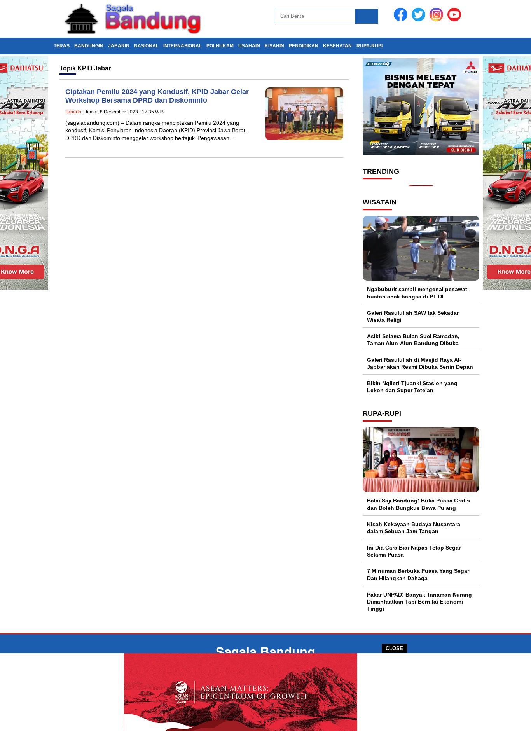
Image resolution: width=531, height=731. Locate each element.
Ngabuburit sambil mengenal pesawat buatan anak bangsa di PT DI (417, 292)
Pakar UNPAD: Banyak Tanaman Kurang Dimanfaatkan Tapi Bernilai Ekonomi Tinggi (419, 601)
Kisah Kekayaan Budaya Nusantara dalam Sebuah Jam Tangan (413, 527)
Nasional (146, 46)
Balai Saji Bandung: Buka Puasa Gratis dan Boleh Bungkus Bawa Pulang (418, 504)
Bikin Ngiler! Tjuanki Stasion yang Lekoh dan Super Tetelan (412, 386)
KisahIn (274, 46)
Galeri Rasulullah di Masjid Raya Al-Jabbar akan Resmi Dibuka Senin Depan (420, 363)
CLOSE (394, 648)
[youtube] (455, 20)
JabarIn (118, 46)
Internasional (182, 46)
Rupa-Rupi (369, 46)
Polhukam (220, 46)
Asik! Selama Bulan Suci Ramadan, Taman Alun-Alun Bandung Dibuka (413, 339)
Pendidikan (303, 46)
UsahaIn (249, 46)
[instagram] (438, 20)
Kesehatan (337, 46)
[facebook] (402, 20)
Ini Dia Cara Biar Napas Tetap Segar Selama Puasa (414, 551)
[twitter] (420, 20)
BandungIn (88, 46)
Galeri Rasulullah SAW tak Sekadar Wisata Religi (413, 316)
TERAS (62, 46)
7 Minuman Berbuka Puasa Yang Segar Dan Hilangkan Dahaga (418, 574)
